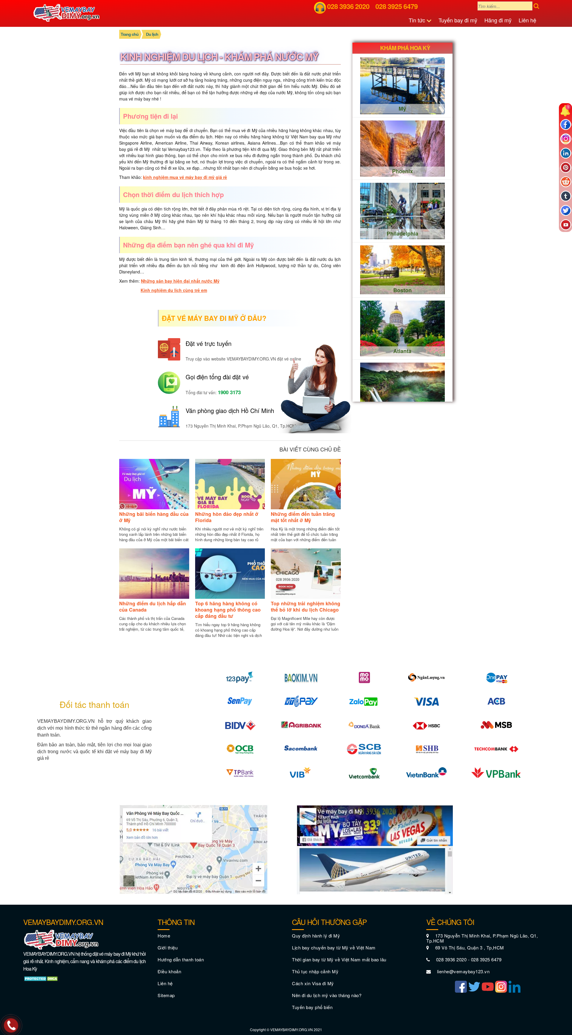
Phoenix (402, 171)
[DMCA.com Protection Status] (41, 978)
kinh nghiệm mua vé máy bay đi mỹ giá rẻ (185, 177)
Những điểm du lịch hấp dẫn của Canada (152, 606)
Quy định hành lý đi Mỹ (316, 935)
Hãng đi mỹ (498, 20)
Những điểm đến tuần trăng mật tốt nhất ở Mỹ (303, 517)
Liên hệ (527, 20)
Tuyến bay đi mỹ (458, 20)
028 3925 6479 (396, 6)
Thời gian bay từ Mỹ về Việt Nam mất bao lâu (339, 959)
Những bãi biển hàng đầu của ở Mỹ (154, 517)
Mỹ (402, 108)
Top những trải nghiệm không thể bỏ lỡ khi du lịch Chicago (305, 606)
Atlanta (402, 351)
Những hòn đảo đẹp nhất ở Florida (226, 517)
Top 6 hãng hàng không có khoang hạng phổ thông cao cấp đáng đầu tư (228, 609)
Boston (402, 290)
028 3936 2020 (348, 6)
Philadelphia (402, 233)
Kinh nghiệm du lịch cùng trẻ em (174, 290)
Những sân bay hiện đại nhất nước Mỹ (180, 281)
